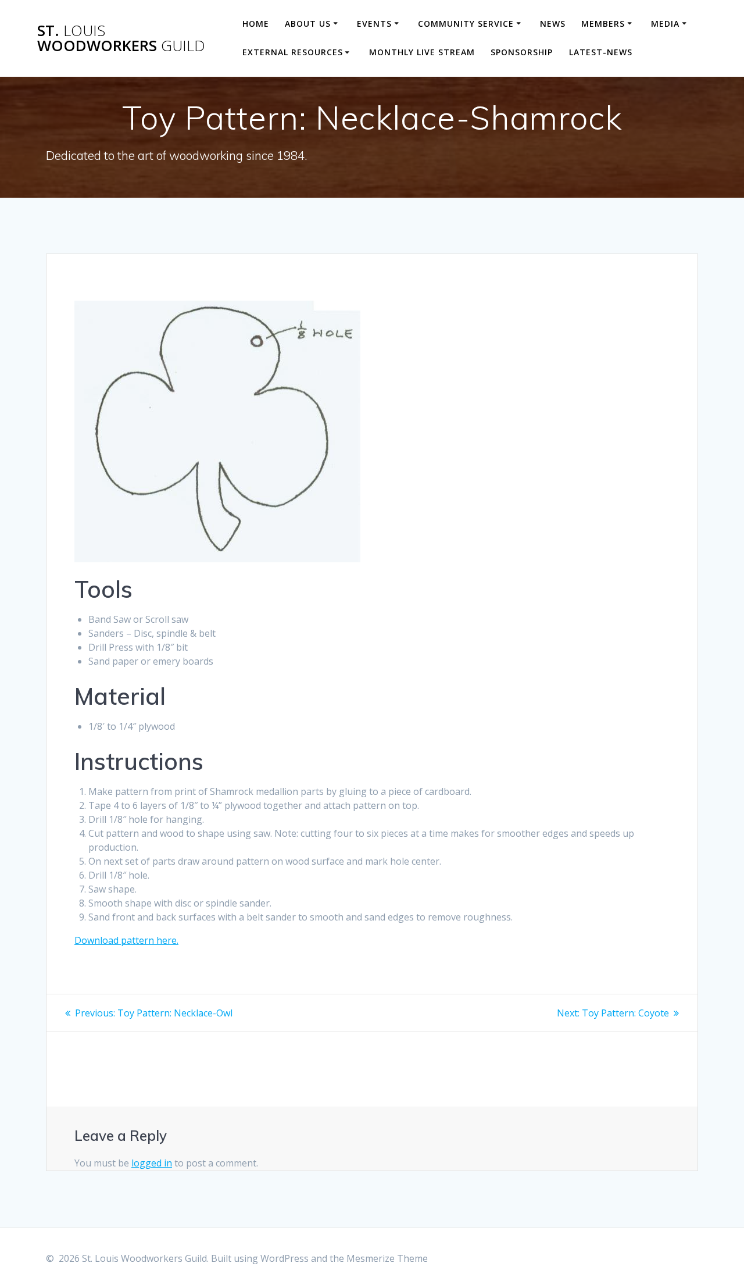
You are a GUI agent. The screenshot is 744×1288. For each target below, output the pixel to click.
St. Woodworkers (121, 38)
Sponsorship (522, 52)
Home (255, 23)
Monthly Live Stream (422, 52)
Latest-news (600, 52)
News (553, 23)
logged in (151, 1163)
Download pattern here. (126, 940)
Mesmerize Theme (387, 1258)
